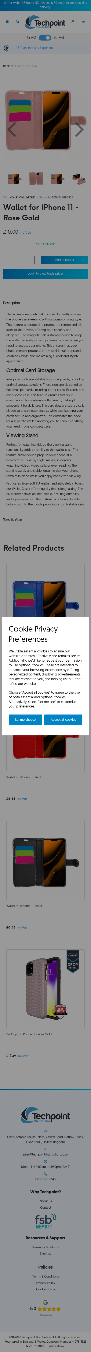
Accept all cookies (63, 720)
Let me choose (25, 720)
